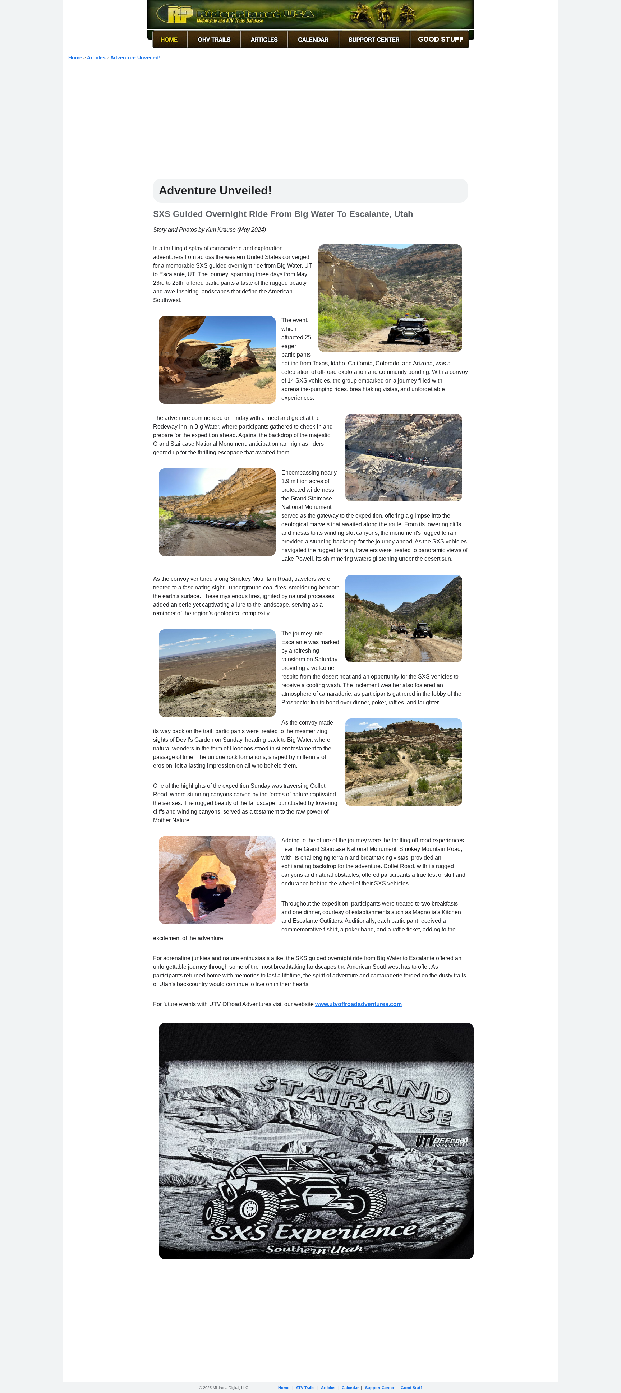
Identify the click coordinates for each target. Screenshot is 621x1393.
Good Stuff (411, 1387)
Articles (96, 57)
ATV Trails (305, 1387)
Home (75, 57)
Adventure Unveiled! (135, 57)
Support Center (379, 1387)
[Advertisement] (310, 122)
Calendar (350, 1387)
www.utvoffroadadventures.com (358, 1004)
